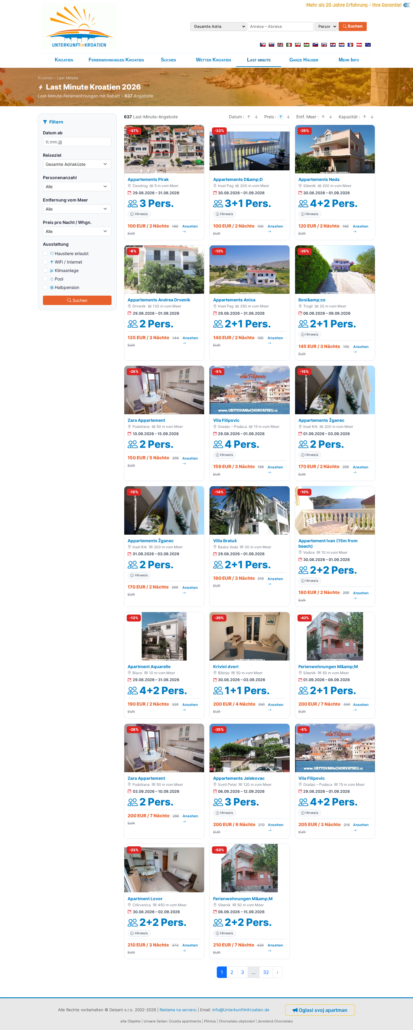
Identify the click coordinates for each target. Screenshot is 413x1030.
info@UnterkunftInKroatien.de (240, 1009)
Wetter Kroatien (213, 59)
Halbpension (67, 287)
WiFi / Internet (68, 261)
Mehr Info (349, 59)
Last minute (259, 59)
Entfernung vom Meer (65, 199)
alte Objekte (130, 1021)
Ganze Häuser (303, 59)
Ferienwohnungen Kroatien (116, 59)
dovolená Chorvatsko (275, 1021)
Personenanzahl (60, 177)
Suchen (355, 26)
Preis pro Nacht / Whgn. (67, 222)
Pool (59, 278)
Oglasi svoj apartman (323, 1010)
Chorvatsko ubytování (237, 1021)
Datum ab (53, 132)
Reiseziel (52, 155)
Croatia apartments (185, 1021)
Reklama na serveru (178, 1009)
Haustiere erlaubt (72, 253)
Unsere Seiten (155, 1021)
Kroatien (64, 59)
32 (266, 972)
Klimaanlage (67, 270)
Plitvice (210, 1021)
